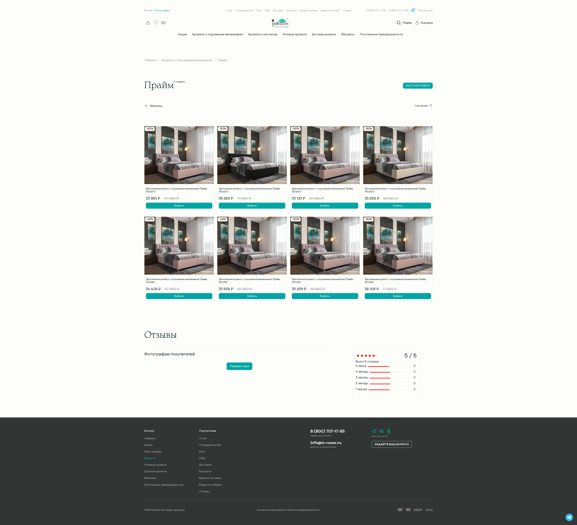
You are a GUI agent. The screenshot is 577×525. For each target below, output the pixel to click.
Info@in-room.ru (325, 443)
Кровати (149, 458)
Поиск (407, 22)
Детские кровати (324, 34)
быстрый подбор (418, 85)
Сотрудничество (244, 10)
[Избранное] (155, 22)
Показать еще (239, 366)
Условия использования (270, 510)
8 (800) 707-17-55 (376, 10)
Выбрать (179, 205)
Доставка (278, 10)
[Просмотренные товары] (163, 22)
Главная (150, 60)
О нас (229, 10)
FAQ (267, 10)
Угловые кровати (294, 34)
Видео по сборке (330, 10)
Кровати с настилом (262, 34)
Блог (259, 10)
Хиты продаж (153, 451)
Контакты (291, 10)
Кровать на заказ (309, 10)
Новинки (150, 438)
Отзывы (347, 10)
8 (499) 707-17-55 (398, 10)
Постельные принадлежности (381, 34)
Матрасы (348, 34)
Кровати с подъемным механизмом (217, 34)
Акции (182, 34)
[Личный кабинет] (148, 22)
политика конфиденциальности (302, 510)
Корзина (427, 22)
